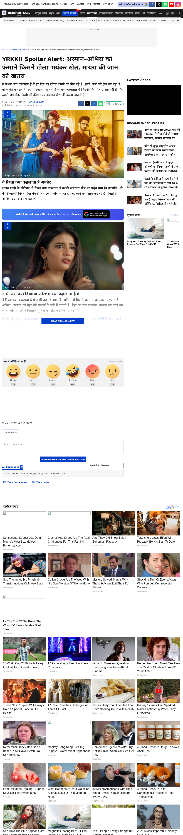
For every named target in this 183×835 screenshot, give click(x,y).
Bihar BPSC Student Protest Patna (116, 20)
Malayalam (10, 3)
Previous (172, 20)
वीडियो (129, 13)
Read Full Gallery (63, 321)
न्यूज (51, 13)
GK (58, 13)
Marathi (97, 3)
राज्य (82, 13)
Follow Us (117, 104)
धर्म (143, 13)
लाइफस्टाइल (106, 13)
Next (178, 20)
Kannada (34, 3)
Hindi (88, 3)
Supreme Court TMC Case (81, 20)
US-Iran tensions (28, 20)
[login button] (168, 13)
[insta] (178, 4)
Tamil (72, 3)
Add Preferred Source (131, 4)
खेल (137, 13)
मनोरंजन (92, 13)
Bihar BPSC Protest (147, 20)
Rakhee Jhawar (35, 101)
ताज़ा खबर (41, 13)
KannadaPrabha (49, 3)
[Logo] (17, 13)
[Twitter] (159, 4)
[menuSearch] (179, 13)
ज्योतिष (151, 13)
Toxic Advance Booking (52, 20)
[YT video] (171, 4)
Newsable (22, 3)
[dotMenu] (160, 13)
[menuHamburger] (173, 13)
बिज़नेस (119, 13)
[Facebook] (152, 4)
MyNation (108, 3)
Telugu (64, 3)
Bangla (80, 3)
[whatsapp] (165, 4)
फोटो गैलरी (69, 13)
